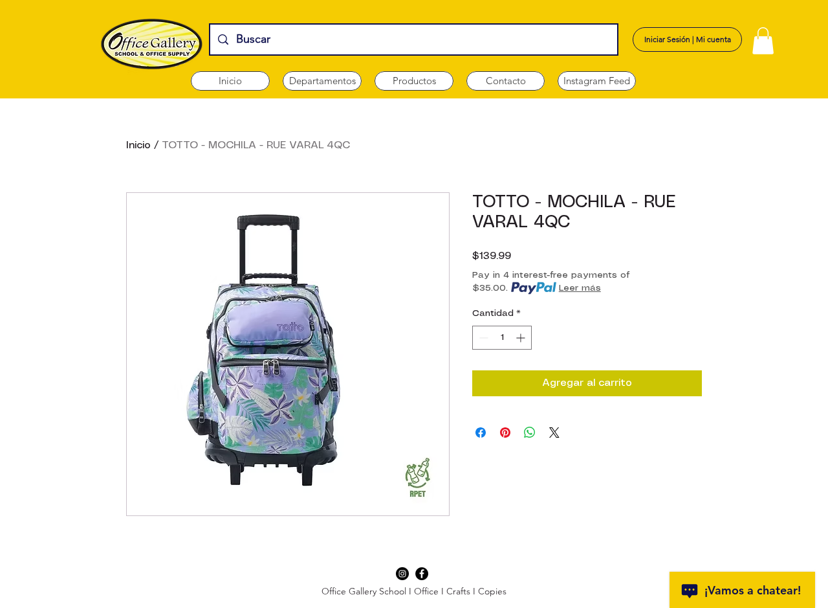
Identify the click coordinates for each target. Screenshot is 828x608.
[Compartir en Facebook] (480, 432)
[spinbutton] (502, 337)
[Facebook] (421, 573)
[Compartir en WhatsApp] (530, 432)
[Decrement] (482, 337)
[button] (322, 81)
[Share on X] (554, 432)
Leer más (580, 288)
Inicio (138, 145)
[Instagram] (402, 573)
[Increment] (522, 337)
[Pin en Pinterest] (505, 432)
